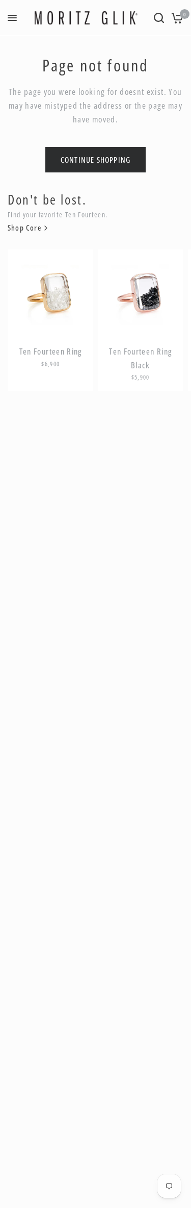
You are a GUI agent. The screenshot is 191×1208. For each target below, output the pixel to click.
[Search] (159, 18)
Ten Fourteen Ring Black (140, 358)
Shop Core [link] (24, 228)
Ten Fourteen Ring (50, 351)
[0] (175, 18)
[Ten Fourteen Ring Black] (140, 292)
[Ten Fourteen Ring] (50, 292)
